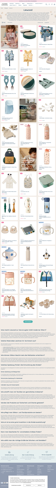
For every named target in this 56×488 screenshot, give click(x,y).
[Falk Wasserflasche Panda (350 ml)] (28, 254)
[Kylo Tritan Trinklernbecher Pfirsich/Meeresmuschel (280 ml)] (28, 278)
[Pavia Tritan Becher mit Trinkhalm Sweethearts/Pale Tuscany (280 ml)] (9, 278)
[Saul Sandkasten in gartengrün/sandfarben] (28, 33)
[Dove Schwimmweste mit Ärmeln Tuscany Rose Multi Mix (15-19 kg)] (9, 303)
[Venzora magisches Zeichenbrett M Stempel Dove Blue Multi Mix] (28, 229)
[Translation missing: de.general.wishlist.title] (51, 4)
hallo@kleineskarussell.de (7, 469)
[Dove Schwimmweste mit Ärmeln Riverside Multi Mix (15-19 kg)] (46, 278)
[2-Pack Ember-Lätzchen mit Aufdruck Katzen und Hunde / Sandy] (9, 229)
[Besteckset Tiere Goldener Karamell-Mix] (9, 205)
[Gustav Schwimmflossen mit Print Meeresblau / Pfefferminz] (46, 82)
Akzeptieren (28, 485)
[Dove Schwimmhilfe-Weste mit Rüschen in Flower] (28, 58)
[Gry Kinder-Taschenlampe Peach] (28, 205)
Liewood (22, 43)
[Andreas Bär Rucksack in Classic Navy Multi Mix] (9, 156)
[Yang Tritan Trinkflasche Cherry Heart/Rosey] (46, 156)
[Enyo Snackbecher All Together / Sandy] (46, 229)
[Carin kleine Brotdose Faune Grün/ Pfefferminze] (46, 180)
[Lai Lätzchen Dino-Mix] (28, 180)
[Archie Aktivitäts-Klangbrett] (46, 58)
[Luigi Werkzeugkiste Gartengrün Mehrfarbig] (28, 303)
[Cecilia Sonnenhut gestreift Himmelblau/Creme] (9, 107)
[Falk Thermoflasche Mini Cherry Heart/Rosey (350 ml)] (28, 131)
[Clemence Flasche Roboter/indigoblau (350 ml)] (46, 205)
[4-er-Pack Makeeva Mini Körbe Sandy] (46, 303)
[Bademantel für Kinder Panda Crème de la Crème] (9, 180)
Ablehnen (40, 485)
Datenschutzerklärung (27, 482)
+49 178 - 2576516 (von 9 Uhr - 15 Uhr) (8, 472)
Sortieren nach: (40, 22)
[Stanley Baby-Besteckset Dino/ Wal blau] (9, 82)
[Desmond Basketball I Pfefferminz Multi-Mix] (28, 82)
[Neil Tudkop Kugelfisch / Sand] (9, 254)
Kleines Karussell (7, 485)
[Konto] (49, 4)
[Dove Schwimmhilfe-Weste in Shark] (9, 58)
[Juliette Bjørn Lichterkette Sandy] (46, 107)
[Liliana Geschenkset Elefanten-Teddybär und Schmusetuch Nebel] (9, 131)
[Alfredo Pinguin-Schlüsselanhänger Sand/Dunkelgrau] (46, 254)
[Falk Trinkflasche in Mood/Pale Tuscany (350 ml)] (46, 131)
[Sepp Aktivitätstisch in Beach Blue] (46, 33)
